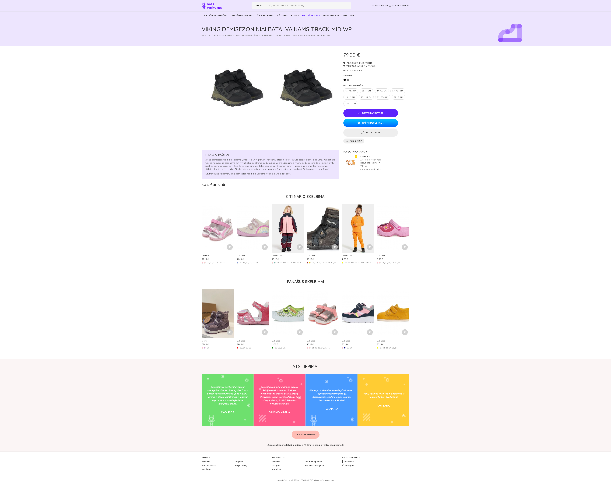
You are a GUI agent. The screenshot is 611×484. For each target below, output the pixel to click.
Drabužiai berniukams (242, 15)
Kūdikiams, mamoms (288, 15)
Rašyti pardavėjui (372, 113)
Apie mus (206, 461)
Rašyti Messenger (372, 122)
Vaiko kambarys (332, 15)
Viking (368, 63)
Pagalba (239, 461)
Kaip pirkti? (356, 140)
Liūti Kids (365, 156)
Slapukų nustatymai (314, 465)
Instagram (350, 465)
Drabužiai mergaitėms (215, 15)
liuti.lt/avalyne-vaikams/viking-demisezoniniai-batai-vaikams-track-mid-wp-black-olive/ (248, 173)
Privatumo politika (313, 461)
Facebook (349, 461)
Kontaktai (276, 469)
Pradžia (206, 35)
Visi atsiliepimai (305, 434)
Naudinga (348, 15)
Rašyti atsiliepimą (369, 162)
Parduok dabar (400, 5)
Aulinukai (267, 35)
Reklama (276, 461)
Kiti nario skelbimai (305, 196)
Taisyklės (276, 465)
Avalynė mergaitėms (247, 35)
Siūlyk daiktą (241, 465)
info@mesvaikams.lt (332, 445)
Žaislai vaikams (265, 15)
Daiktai (259, 5)
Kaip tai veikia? (209, 465)
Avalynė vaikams (311, 15)
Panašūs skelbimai (305, 281)
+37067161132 (372, 132)
